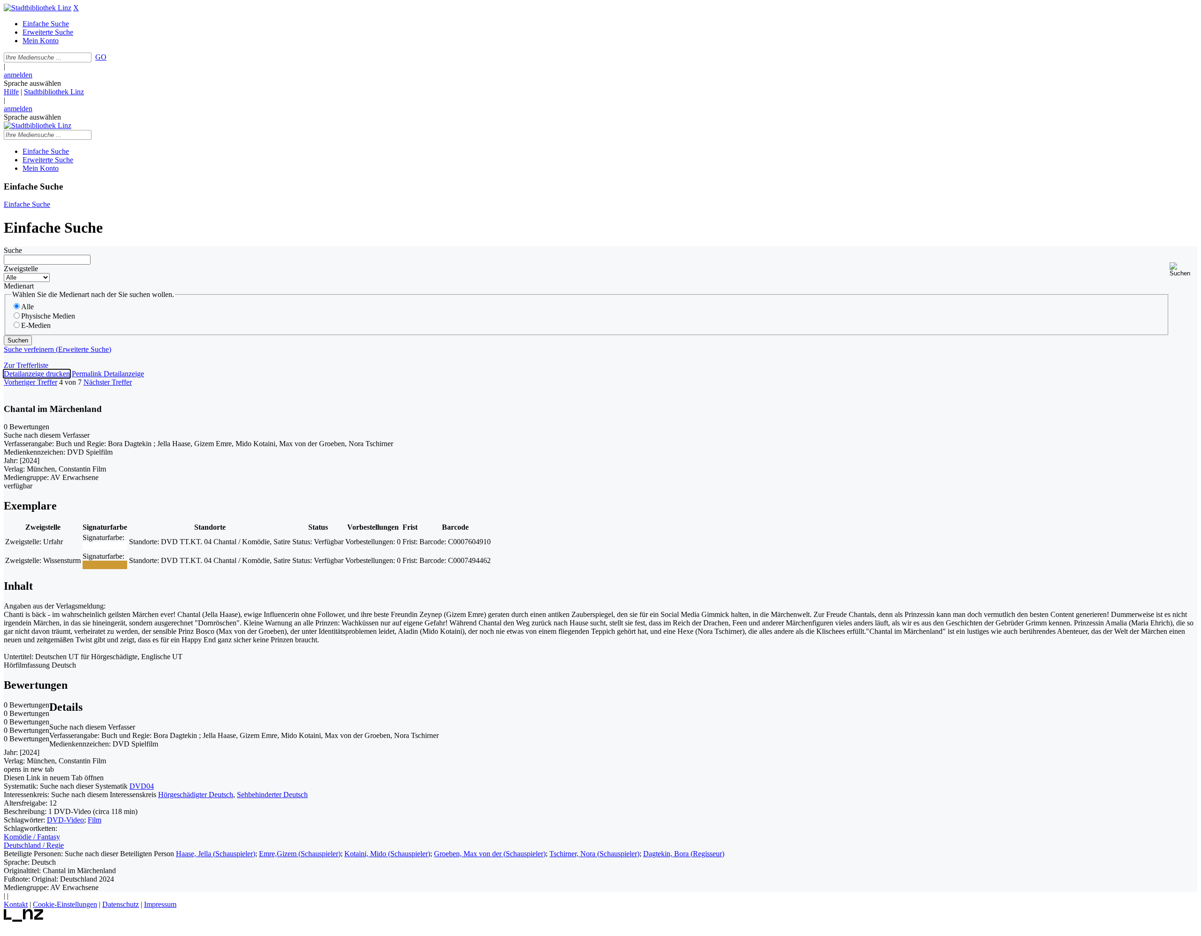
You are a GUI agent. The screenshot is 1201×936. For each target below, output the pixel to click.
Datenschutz (120, 904)
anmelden (18, 75)
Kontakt (16, 904)
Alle (27, 307)
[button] (1183, 269)
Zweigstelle (21, 269)
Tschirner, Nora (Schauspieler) (594, 854)
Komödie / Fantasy (32, 837)
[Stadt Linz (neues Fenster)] (24, 919)
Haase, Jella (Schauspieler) (215, 854)
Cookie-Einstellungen (65, 904)
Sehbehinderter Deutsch (272, 795)
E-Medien (36, 325)
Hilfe (11, 92)
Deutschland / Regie (34, 845)
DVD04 (141, 786)
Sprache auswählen (32, 83)
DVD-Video (65, 820)
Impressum (160, 904)
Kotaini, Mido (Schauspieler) (387, 854)
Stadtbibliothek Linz (54, 92)
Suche (13, 250)
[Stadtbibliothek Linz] (37, 8)
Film (94, 820)
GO (100, 57)
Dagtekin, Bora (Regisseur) (683, 854)
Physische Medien (48, 316)
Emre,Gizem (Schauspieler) (300, 854)
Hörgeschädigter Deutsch (195, 795)
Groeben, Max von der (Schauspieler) (490, 854)
